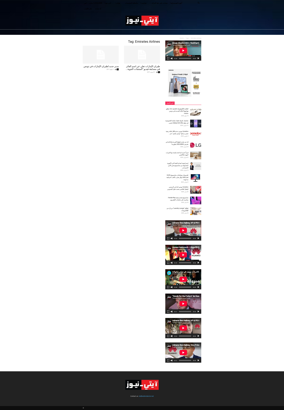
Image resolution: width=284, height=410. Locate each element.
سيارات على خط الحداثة (160, 3)
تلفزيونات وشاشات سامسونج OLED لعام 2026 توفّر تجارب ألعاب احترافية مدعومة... (177, 177)
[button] (198, 3)
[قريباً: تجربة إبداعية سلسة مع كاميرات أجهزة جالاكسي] (195, 155)
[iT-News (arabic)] (142, 21)
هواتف (118, 3)
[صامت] (172, 58)
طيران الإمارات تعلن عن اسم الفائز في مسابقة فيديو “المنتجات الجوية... (143, 67)
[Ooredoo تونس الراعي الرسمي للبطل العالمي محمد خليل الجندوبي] (195, 190)
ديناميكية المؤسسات (131, 3)
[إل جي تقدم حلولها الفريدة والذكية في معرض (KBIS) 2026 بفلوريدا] (195, 145)
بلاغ (116, 69)
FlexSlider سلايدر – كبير (93, 3)
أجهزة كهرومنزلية (176, 3)
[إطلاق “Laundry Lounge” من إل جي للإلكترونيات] (195, 211)
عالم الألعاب (88, 9)
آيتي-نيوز (108, 3)
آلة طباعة (98, 9)
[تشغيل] (198, 58)
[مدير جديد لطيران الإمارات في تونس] (101, 55)
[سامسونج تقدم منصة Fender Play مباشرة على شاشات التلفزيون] (195, 200)
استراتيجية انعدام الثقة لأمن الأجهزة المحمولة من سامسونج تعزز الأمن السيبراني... (177, 165)
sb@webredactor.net (146, 396)
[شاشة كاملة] (168, 58)
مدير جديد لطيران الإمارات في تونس (101, 66)
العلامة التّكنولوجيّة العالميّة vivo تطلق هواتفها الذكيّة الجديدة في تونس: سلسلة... (177, 111)
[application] (183, 50)
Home (182, 38)
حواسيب (144, 3)
